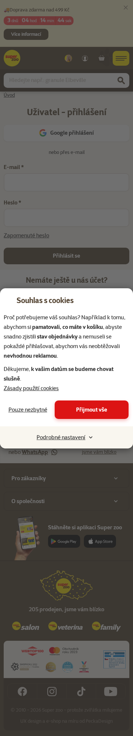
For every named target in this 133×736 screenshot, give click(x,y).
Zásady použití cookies (31, 388)
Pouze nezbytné (27, 409)
